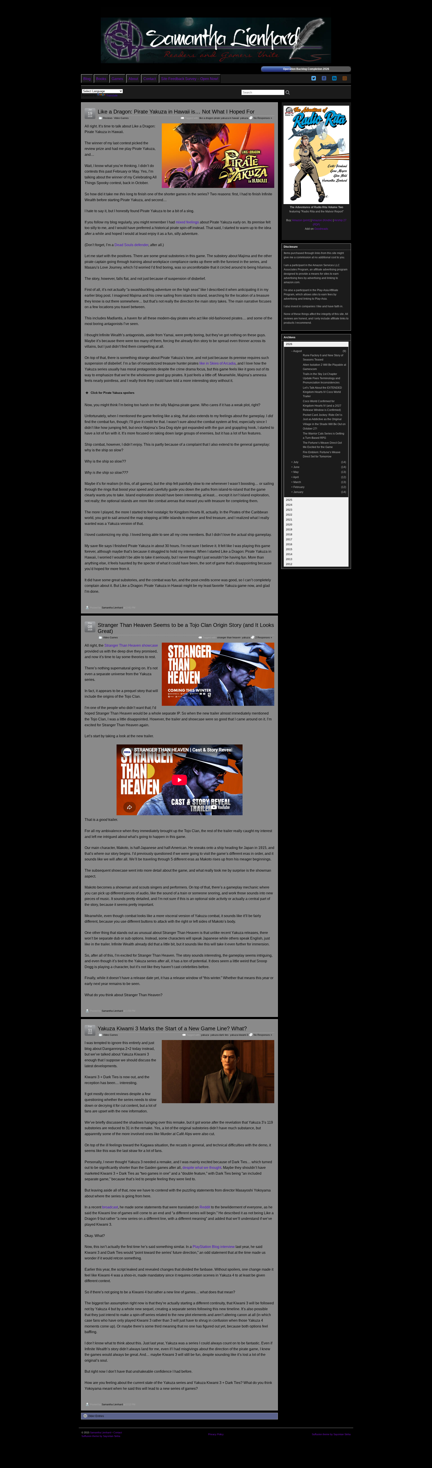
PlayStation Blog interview (214, 1247)
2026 (289, 344)
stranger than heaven (229, 637)
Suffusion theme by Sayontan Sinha (100, 1436)
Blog (87, 79)
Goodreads (321, 228)
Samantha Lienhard (112, 607)
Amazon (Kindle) (322, 220)
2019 (289, 529)
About (133, 79)
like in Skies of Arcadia (217, 363)
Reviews (107, 118)
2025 (289, 499)
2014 (289, 554)
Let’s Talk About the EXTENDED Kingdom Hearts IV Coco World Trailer (322, 392)
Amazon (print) (301, 220)
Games (117, 79)
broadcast (110, 1207)
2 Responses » (263, 637)
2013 (289, 559)
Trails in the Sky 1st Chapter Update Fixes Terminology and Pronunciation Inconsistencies (321, 378)
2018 (289, 534)
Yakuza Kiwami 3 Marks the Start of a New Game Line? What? (172, 1028)
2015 (289, 549)
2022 (289, 514)
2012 (289, 564)
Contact (149, 79)
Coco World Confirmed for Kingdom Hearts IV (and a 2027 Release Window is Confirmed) (322, 405)
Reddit (205, 1207)
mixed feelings (187, 222)
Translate (112, 95)
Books (101, 79)
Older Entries (96, 1416)
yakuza (244, 118)
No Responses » (263, 118)
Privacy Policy (216, 1434)
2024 (289, 504)
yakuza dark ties (219, 1035)
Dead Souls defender (131, 245)
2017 (289, 539)
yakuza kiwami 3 (239, 1035)
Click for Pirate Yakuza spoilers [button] (112, 392)
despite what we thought (201, 1167)
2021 (289, 519)
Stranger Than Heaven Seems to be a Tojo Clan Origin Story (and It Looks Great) (186, 628)
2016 (289, 544)
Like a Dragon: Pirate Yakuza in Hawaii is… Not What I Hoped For (176, 112)
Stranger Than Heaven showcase (131, 645)
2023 (289, 509)
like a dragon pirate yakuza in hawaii (219, 118)
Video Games (121, 118)
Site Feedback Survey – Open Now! (189, 79)
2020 (289, 524)
